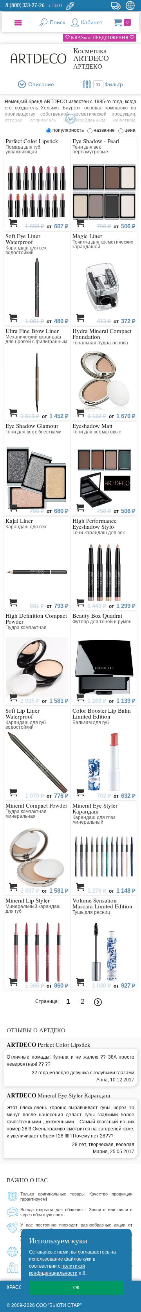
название (105, 130)
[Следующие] (98, 1002)
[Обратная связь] (70, 5)
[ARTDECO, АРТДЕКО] (38, 58)
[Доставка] (115, 5)
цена (130, 130)
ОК (76, 1287)
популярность (69, 130)
